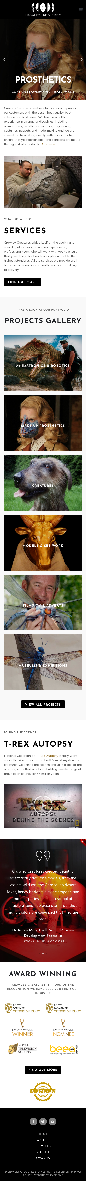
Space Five (56, 1175)
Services (25, 231)
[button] (80, 9)
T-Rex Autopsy (47, 756)
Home (43, 1134)
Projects (43, 1152)
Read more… (49, 144)
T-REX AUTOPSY (38, 745)
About (43, 1140)
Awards (43, 1158)
